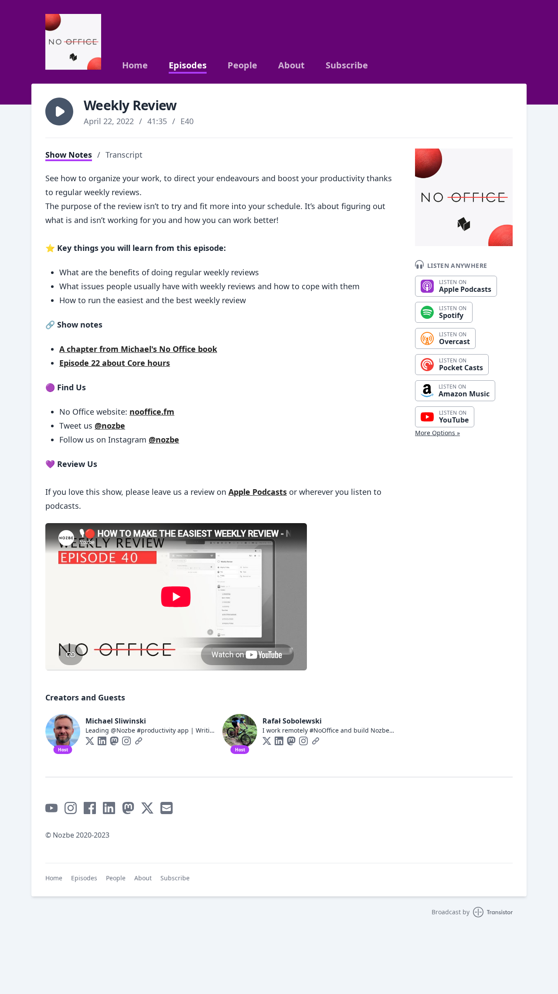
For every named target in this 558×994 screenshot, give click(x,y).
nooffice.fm (151, 411)
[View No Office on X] (147, 808)
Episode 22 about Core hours (114, 363)
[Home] (73, 42)
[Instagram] (126, 741)
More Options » (437, 433)
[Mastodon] (114, 741)
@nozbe (110, 425)
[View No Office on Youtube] (51, 808)
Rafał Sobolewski (292, 721)
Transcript (124, 154)
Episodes (188, 65)
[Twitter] (89, 741)
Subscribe (347, 65)
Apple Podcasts (257, 492)
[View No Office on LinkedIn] (109, 808)
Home (135, 65)
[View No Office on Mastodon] (128, 808)
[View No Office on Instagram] (71, 808)
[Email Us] (166, 808)
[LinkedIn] (102, 741)
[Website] (138, 741)
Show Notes (68, 154)
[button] (59, 111)
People (242, 65)
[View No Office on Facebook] (90, 808)
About (291, 65)
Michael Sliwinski (115, 721)
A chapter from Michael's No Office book (138, 349)
